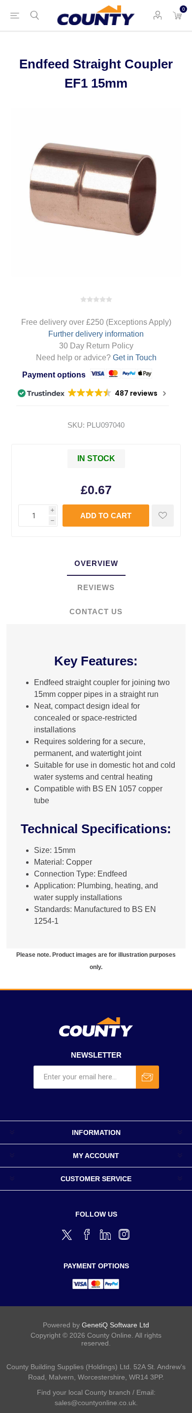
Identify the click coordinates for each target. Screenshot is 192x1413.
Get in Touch (135, 357)
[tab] (95, 564)
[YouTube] (105, 1234)
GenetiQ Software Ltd (115, 1325)
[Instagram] (124, 1234)
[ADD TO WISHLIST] (163, 515)
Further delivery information (96, 334)
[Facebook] (87, 1234)
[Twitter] (68, 1233)
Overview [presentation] (96, 563)
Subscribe (147, 1077)
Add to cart (105, 515)
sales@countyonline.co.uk (95, 1403)
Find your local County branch (83, 1392)
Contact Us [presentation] (96, 611)
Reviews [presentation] (96, 587)
